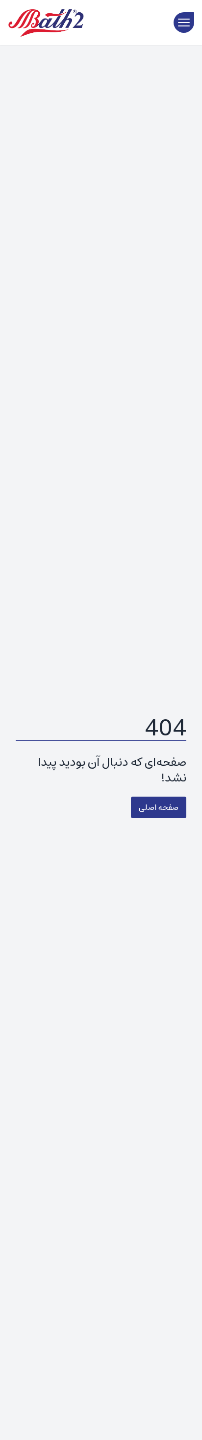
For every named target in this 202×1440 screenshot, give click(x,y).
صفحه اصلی (158, 807)
